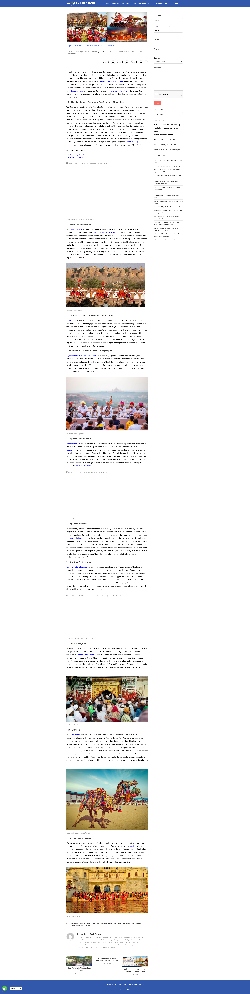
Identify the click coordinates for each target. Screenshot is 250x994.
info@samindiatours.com (170, 140)
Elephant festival (73, 443)
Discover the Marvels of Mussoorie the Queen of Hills (107, 960)
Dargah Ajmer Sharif (85, 654)
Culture (110, 52)
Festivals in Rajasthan (122, 52)
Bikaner (80, 538)
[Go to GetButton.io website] (5, 992)
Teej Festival (86, 925)
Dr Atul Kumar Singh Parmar (78, 52)
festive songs (132, 142)
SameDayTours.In (138, 984)
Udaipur (133, 846)
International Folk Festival (114, 924)
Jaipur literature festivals (76, 567)
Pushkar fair (75, 735)
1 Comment (72, 54)
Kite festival (71, 320)
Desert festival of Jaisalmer (104, 232)
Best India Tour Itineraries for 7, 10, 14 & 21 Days (168, 166)
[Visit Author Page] (70, 936)
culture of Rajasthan (82, 466)
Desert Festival (74, 924)
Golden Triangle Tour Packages (78, 155)
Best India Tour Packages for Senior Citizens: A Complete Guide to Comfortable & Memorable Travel (167, 195)
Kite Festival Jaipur (128, 924)
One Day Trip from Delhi (76, 157)
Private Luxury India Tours (165, 145)
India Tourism (137, 52)
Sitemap (122, 990)
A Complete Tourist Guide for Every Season (166, 240)
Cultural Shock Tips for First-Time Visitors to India (168, 207)
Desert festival (76, 229)
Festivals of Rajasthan (113, 102)
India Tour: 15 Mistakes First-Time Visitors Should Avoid (134, 970)
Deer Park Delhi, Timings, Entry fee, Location (79, 969)
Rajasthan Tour (77, 91)
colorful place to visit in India (111, 81)
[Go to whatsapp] (4, 988)
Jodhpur (69, 538)
